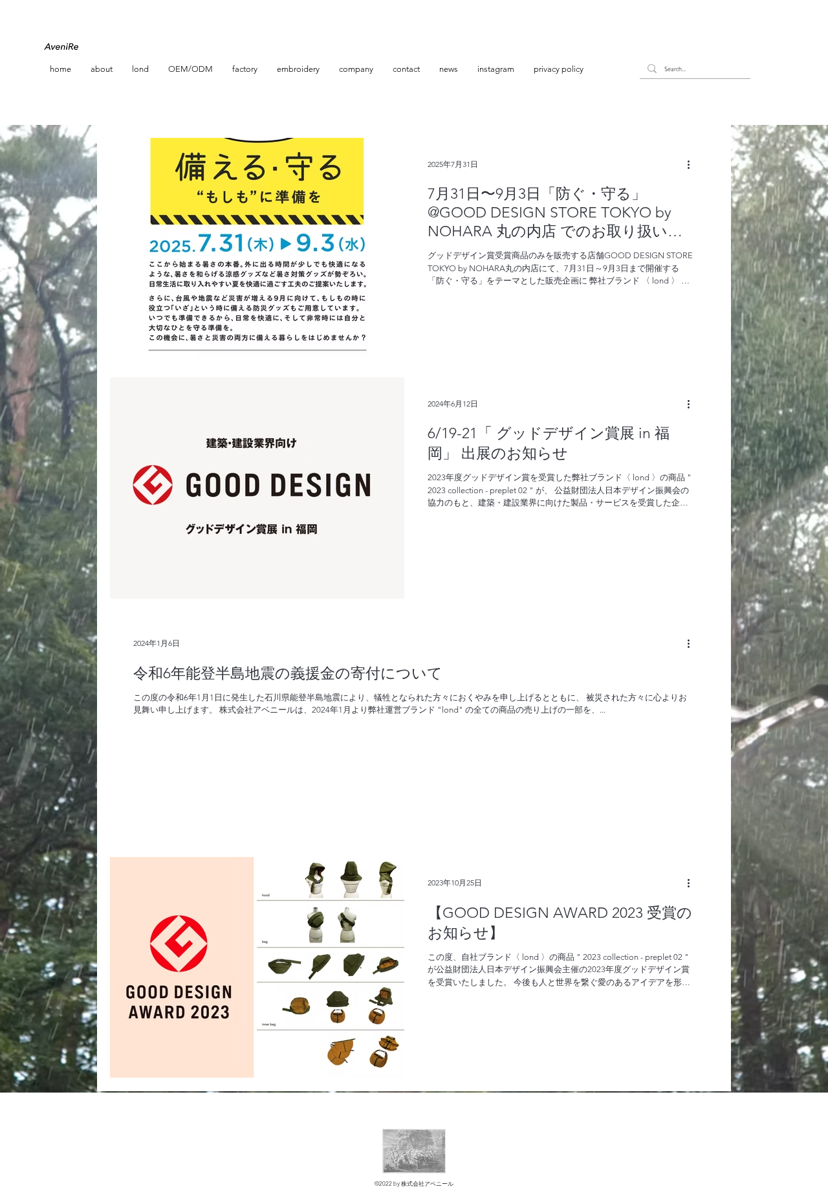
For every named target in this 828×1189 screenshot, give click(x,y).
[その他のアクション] (693, 164)
